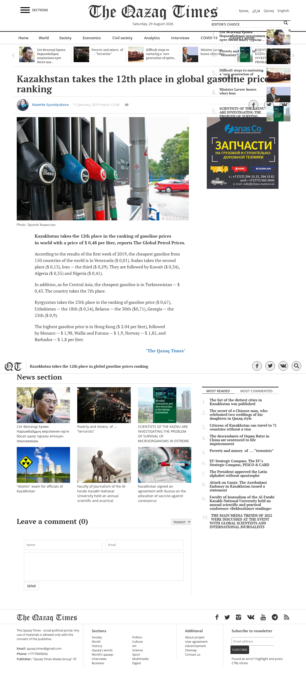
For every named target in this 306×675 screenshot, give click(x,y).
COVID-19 (209, 37)
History (97, 646)
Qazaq (269, 10)
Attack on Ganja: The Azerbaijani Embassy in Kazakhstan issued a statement (238, 486)
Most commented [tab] (256, 391)
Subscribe (239, 650)
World (44, 37)
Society (65, 37)
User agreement (196, 642)
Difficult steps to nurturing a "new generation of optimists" (241, 74)
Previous (13, 55)
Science (137, 650)
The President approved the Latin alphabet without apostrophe (238, 474)
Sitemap (191, 650)
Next (292, 55)
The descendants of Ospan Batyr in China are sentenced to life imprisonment (239, 440)
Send (31, 586)
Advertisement (195, 646)
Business (98, 663)
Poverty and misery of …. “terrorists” (240, 53)
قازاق (256, 10)
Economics (92, 37)
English (283, 10)
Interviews (180, 37)
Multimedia (140, 659)
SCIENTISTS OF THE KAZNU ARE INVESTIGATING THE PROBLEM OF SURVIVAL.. (242, 112)
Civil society (122, 37)
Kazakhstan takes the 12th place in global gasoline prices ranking (89, 366)
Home (23, 37)
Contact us (192, 655)
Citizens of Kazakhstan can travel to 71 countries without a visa (243, 427)
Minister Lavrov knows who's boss (237, 91)
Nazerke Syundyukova (50, 104)
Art (134, 646)
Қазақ (244, 10)
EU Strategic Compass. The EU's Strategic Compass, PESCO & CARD (239, 463)
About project (195, 637)
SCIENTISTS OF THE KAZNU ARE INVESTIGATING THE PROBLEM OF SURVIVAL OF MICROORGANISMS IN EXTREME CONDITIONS (163, 436)
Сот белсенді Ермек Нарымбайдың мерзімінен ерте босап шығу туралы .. (242, 36)
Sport (136, 655)
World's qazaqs (102, 655)
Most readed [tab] (218, 391)
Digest (136, 663)
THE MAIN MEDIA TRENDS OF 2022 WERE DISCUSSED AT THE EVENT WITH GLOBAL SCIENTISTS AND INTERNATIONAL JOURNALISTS (241, 521)
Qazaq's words (102, 650)
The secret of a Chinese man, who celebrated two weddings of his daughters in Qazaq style (239, 414)
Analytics (152, 37)
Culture (137, 642)
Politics (137, 637)
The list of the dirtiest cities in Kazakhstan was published (236, 402)
